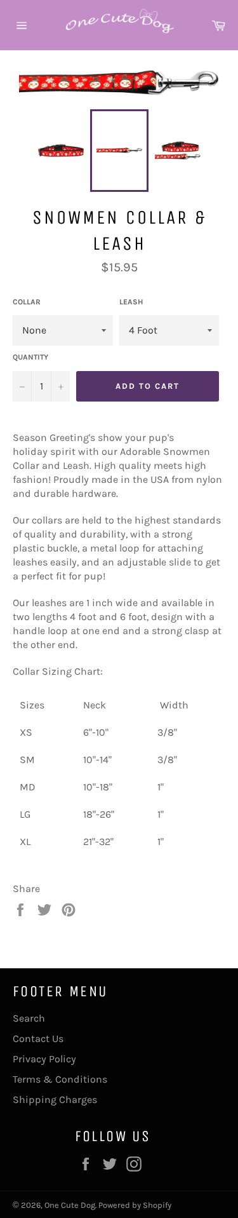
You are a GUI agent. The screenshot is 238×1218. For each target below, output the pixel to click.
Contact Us (38, 1038)
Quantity (30, 357)
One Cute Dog (69, 1205)
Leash (131, 301)
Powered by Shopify (134, 1205)
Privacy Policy (44, 1059)
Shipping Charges (55, 1099)
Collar (27, 301)
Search (29, 1018)
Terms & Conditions (60, 1079)
